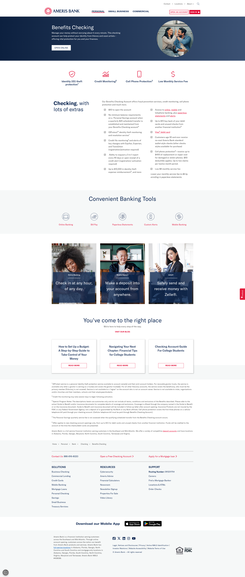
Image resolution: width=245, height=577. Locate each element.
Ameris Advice (106, 476)
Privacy (142, 545)
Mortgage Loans (59, 489)
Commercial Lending (61, 476)
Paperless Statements (122, 224)
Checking (84, 444)
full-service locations (62, 547)
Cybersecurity (106, 471)
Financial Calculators (110, 480)
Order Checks (155, 489)
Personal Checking (60, 493)
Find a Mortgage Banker (160, 480)
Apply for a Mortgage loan (162, 456)
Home (54, 444)
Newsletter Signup (108, 489)
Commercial (141, 11)
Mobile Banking (179, 224)
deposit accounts (170, 431)
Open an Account (179, 12)
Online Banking (66, 224)
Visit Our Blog (122, 332)
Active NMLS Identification (158, 545)
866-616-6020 (71, 456)
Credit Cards (57, 480)
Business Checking (60, 471)
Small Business (118, 11)
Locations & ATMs (157, 484)
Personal (98, 11)
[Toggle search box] (198, 4)
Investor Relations (120, 548)
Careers (152, 476)
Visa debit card (162, 132)
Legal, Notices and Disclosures (125, 545)
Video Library (106, 498)
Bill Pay (94, 224)
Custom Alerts (150, 224)
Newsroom (105, 484)
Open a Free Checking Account (116, 456)
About (189, 4)
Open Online (61, 47)
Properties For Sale (109, 493)
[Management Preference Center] (5, 572)
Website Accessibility (138, 548)
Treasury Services (60, 506)
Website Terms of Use (156, 548)
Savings (55, 498)
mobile (174, 109)
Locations (179, 4)
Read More (77, 365)
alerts (172, 116)
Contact (167, 4)
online (167, 109)
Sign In (193, 12)
